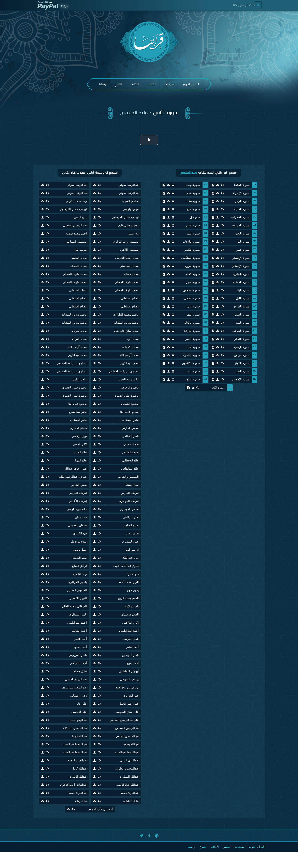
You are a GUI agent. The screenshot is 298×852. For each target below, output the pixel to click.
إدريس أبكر (132, 549)
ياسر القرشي (131, 638)
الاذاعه (134, 84)
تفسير (151, 84)
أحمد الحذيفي (79, 630)
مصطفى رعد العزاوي (126, 241)
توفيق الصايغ (79, 565)
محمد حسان (131, 274)
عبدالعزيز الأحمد (77, 760)
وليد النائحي (80, 574)
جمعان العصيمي (77, 525)
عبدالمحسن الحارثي (127, 768)
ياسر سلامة (132, 606)
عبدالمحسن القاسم (127, 736)
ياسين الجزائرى (77, 582)
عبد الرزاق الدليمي (76, 679)
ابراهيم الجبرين (130, 493)
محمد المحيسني (129, 266)
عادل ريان (81, 801)
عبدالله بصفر (131, 744)
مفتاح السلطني (78, 290)
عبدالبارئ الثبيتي (129, 760)
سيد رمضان (132, 484)
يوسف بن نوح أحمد (127, 687)
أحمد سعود (80, 647)
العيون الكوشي (78, 598)
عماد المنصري (130, 541)
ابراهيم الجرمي (78, 493)
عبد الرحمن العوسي (75, 225)
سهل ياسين (80, 549)
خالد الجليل (80, 452)
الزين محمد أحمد (129, 582)
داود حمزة (133, 574)
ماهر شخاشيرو (78, 411)
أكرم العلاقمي (130, 622)
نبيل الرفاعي (79, 436)
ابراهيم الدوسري (129, 501)
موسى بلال (80, 249)
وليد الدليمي (133, 112)
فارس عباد (132, 533)
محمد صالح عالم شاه (126, 330)
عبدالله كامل (79, 768)
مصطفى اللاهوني (128, 249)
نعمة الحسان (131, 444)
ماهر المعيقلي (130, 420)
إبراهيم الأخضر (78, 501)
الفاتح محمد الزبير (128, 598)
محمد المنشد (79, 257)
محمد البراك (79, 338)
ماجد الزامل (79, 379)
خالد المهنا (81, 460)
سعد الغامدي (79, 557)
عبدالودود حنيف (78, 719)
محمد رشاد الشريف (127, 257)
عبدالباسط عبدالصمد (75, 744)
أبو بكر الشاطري (129, 671)
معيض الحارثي (130, 428)
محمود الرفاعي (130, 387)
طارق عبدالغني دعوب (126, 565)
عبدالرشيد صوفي (128, 184)
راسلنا (102, 84)
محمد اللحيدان (78, 266)
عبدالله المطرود (129, 776)
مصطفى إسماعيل (76, 241)
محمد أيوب (132, 338)
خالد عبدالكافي (130, 468)
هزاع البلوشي (131, 209)
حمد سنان (81, 517)
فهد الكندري (80, 533)
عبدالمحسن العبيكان (75, 728)
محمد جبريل (79, 330)
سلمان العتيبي (130, 201)
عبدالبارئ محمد (130, 792)
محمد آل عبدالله (77, 347)
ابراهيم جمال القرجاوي (73, 209)
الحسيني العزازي (77, 590)
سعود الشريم (79, 484)
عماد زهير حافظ (129, 703)
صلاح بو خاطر (79, 541)
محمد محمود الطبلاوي (126, 314)
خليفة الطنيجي (130, 452)
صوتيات (169, 84)
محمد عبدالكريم (77, 355)
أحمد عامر (81, 638)
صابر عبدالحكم (130, 557)
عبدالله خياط (79, 736)
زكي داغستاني (78, 695)
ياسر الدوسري (130, 655)
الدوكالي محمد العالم (74, 606)
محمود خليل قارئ (128, 225)
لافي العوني (80, 444)
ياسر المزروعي (78, 655)
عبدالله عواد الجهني (127, 784)
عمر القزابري (131, 695)
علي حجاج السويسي (127, 711)
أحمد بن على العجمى (100, 809)
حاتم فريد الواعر (77, 509)
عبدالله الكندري (78, 776)
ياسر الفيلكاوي (78, 614)
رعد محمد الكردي (76, 201)
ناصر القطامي (130, 436)
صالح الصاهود (131, 525)
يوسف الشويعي (129, 679)
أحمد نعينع (133, 663)
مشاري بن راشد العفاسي (72, 363)
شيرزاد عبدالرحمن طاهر (72, 476)
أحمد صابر (132, 647)
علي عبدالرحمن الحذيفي (124, 719)
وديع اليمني (80, 217)
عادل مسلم (80, 671)
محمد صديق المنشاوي (74, 314)
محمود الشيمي (130, 403)
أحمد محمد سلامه (76, 233)
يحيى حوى (132, 590)
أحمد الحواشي (78, 663)
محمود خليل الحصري (74, 387)
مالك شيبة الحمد (129, 379)
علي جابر (81, 703)
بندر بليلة (133, 233)
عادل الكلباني (131, 801)
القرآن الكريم (190, 84)
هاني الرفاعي (131, 517)
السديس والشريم (128, 476)
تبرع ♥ (64, 6)
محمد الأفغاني (130, 347)
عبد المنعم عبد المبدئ (74, 687)
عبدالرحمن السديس (127, 728)
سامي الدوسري (129, 509)
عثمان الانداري (78, 428)
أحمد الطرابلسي (77, 622)
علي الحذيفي (79, 711)
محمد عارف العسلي (75, 274)
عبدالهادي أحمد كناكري (73, 784)
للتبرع (118, 84)
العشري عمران (130, 614)
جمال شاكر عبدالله (75, 468)
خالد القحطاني (130, 460)
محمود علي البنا (77, 403)
